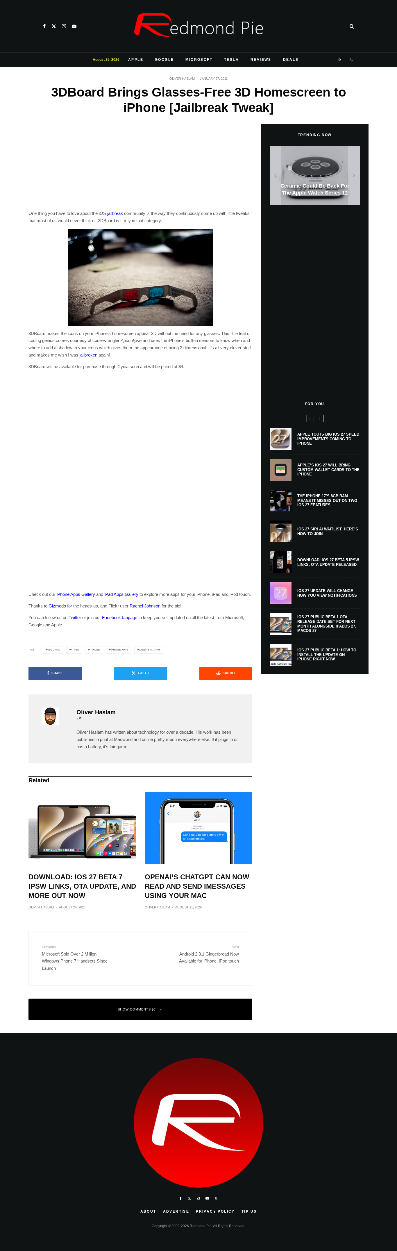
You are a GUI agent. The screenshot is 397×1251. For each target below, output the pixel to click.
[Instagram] (64, 26)
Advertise (176, 1211)
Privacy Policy (215, 1211)
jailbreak (115, 213)
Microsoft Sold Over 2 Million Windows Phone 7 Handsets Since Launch (75, 958)
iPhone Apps (119, 649)
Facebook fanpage (119, 617)
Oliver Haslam (182, 78)
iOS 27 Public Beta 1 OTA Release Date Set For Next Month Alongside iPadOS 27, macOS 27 (326, 624)
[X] (54, 26)
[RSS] (340, 60)
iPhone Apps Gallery (75, 594)
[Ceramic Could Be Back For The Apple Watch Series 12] (315, 175)
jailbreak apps (149, 649)
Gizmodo (57, 605)
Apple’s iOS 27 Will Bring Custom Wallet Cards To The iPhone (328, 469)
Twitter (75, 617)
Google (164, 60)
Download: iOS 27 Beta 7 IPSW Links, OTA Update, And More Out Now (82, 886)
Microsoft (198, 60)
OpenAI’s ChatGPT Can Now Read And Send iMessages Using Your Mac (197, 886)
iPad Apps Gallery (121, 594)
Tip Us (249, 1211)
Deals (290, 60)
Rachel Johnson (145, 605)
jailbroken (88, 354)
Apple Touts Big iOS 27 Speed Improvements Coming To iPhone (328, 438)
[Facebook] (44, 26)
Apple (135, 60)
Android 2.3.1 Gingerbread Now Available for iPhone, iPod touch (209, 954)
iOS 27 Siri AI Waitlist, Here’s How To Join (327, 531)
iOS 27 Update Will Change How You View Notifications (327, 593)
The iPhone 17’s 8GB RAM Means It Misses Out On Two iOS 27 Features (327, 500)
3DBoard (54, 649)
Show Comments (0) (137, 1009)
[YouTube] (74, 26)
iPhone (95, 649)
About (148, 1211)
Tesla (231, 60)
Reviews (261, 60)
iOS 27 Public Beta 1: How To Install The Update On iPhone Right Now (326, 654)
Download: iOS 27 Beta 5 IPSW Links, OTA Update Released (328, 562)
